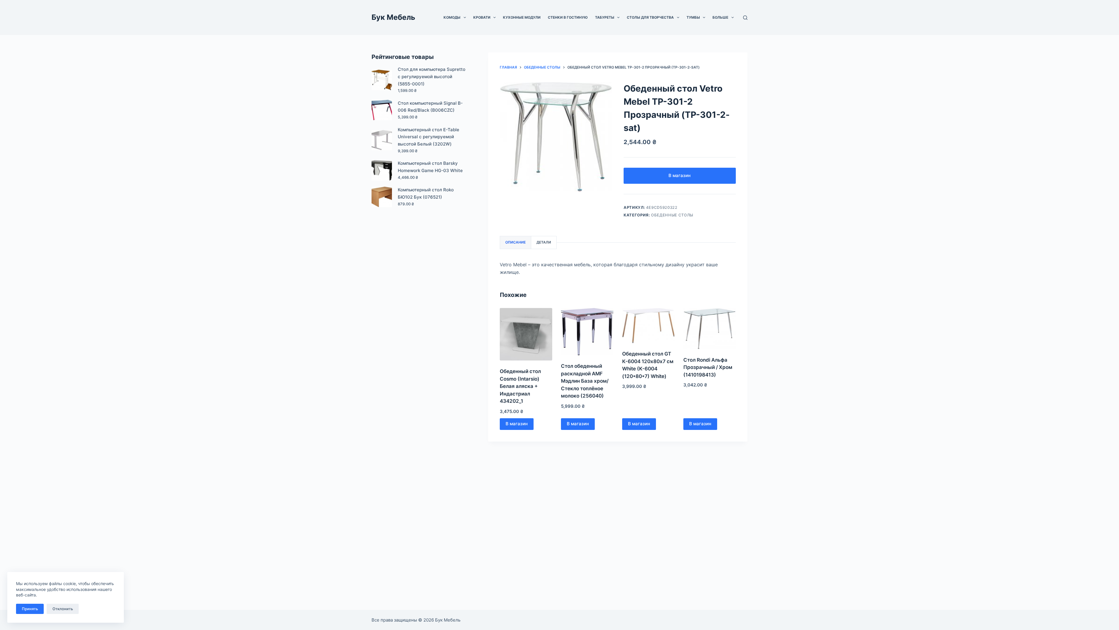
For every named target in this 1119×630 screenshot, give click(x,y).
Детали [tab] (543, 242)
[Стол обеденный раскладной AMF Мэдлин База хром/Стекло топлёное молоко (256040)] (587, 331)
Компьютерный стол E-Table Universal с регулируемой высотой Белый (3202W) (428, 137)
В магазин (679, 175)
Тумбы (693, 17)
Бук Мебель (393, 17)
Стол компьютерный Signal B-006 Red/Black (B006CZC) (430, 106)
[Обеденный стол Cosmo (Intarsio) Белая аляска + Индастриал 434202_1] (526, 334)
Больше (720, 17)
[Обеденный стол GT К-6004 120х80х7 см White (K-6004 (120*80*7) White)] (648, 325)
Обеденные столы (672, 215)
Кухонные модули (522, 17)
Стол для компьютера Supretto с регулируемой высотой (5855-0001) (431, 76)
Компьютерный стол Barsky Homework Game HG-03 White (430, 166)
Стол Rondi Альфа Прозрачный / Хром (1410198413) (707, 367)
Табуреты (604, 17)
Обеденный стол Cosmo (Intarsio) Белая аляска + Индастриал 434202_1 (520, 386)
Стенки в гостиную (568, 17)
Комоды (452, 17)
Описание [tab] (515, 242)
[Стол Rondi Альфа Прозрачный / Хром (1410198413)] (709, 328)
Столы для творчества (650, 17)
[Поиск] (745, 17)
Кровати (481, 17)
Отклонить (62, 608)
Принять (30, 608)
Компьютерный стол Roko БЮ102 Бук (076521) (426, 193)
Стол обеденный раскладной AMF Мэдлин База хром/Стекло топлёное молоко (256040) (584, 381)
